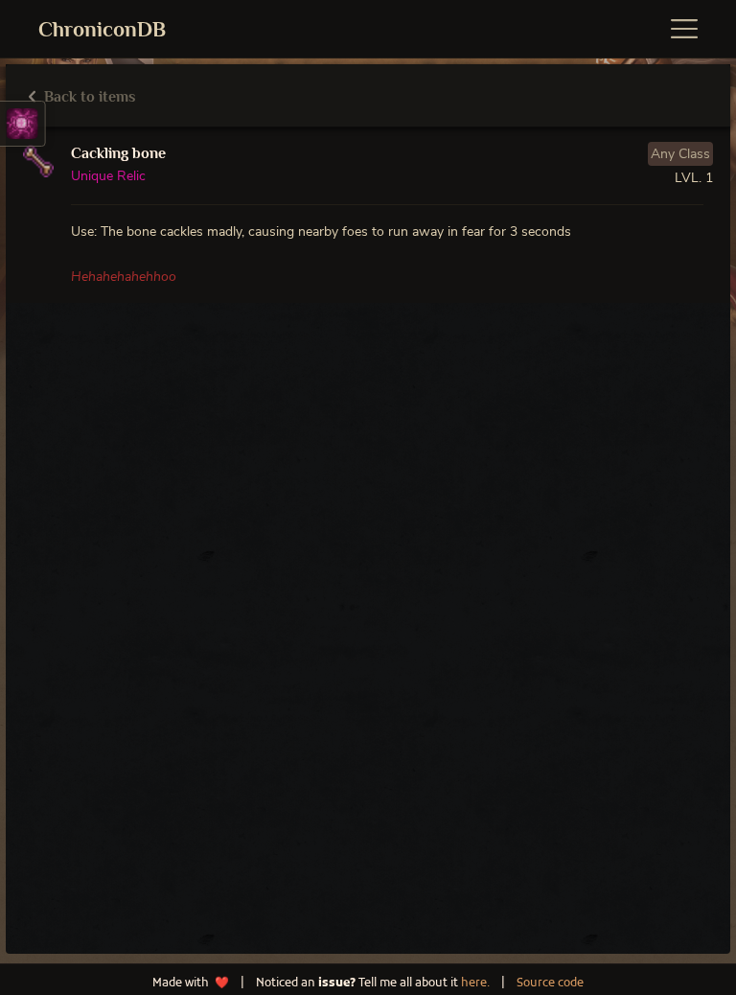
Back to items (87, 96)
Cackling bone (118, 153)
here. (475, 983)
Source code (550, 983)
